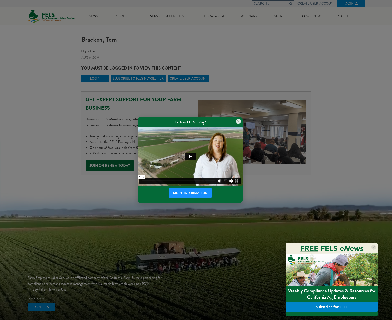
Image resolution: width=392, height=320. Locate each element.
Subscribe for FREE (332, 307)
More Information (190, 193)
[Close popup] (238, 121)
